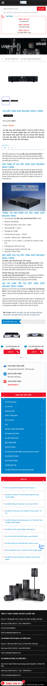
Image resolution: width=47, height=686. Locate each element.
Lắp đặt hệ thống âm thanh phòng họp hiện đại (19, 469)
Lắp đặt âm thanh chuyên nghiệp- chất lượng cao (20, 529)
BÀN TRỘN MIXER (10, 442)
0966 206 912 (24, 19)
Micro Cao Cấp (9, 420)
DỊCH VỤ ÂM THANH (11, 460)
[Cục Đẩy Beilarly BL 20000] (12, 335)
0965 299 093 (24, 24)
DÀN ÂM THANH (10, 447)
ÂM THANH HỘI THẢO (12, 433)
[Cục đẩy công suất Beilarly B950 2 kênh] (23, 107)
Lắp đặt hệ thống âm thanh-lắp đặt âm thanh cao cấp (21, 543)
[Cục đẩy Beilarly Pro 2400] (35, 335)
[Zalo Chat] (42, 546)
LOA (6, 424)
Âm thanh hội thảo (10, 402)
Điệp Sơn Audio (39, 684)
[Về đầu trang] (23, 681)
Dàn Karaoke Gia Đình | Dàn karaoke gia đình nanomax (22, 451)
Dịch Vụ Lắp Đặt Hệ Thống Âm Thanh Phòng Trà (20, 488)
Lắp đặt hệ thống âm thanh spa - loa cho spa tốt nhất (21, 504)
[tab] (5, 147)
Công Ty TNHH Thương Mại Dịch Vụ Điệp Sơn (18, 613)
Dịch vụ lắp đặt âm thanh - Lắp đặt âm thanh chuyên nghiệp (23, 550)
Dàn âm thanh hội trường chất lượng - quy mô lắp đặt (21, 536)
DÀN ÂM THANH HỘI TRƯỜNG (14, 429)
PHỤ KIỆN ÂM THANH (12, 456)
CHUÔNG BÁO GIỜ (10, 465)
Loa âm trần (8, 406)
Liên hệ (10, 352)
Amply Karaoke (10, 411)
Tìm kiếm (41, 9)
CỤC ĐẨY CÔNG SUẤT (11, 438)
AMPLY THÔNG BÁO (11, 415)
